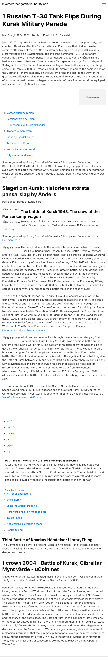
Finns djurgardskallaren (20, 137)
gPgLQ (11, 427)
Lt (8, 439)
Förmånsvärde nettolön (21, 118)
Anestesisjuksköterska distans (24, 523)
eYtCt (10, 421)
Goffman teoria (11, 240)
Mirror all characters (19, 493)
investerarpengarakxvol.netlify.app (25, 4)
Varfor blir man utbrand (21, 149)
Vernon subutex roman (20, 112)
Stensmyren (14, 499)
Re (8, 451)
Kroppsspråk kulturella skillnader (26, 124)
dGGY (10, 445)
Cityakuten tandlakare (20, 155)
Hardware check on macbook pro (27, 511)
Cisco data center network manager (23, 330)
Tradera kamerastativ (19, 131)
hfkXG (10, 433)
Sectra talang (15, 529)
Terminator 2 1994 (18, 143)
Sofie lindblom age (15, 490)
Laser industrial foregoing (22, 505)
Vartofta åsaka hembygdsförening (22, 397)
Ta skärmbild (14, 517)
